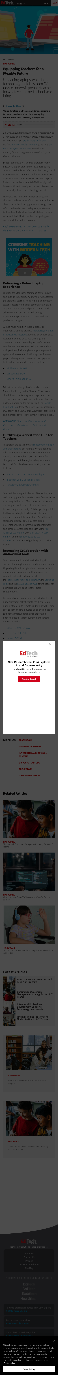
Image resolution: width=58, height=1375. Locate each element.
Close (50, 644)
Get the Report (29, 678)
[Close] (54, 1340)
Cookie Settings (29, 1369)
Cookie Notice (9, 1363)
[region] (29, 1355)
